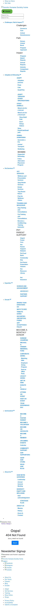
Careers (7, 581)
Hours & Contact (20, 514)
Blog (6, 583)
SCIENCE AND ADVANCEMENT (22, 287)
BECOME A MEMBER (23, 435)
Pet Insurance (23, 278)
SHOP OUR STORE (22, 460)
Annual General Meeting (20, 484)
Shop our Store (10, 1)
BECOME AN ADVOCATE (24, 429)
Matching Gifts (24, 359)
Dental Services (20, 188)
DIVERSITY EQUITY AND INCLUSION (21, 491)
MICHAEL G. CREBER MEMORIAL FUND (24, 347)
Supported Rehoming (21, 155)
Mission (20, 508)
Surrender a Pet (21, 141)
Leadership (21, 479)
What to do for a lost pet (22, 109)
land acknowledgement (24, 496)
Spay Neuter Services (22, 183)
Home (3, 524)
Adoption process (21, 81)
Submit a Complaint (11, 604)
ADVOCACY (24, 291)
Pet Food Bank (23, 254)
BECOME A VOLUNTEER (24, 423)
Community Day (24, 259)
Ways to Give (22, 309)
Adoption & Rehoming (12, 75)
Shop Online (9, 595)
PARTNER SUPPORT (23, 295)
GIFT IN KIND (22, 381)
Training (7, 593)
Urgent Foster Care (22, 240)
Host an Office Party (23, 371)
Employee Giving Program (24, 365)
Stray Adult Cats (23, 118)
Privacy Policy (9, 600)
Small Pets (21, 90)
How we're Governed (21, 476)
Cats (19, 87)
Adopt (19, 78)
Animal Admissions (21, 136)
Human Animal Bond (22, 43)
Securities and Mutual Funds (21, 318)
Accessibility (9, 602)
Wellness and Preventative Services (22, 178)
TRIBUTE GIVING (20, 313)
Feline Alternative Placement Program (21, 162)
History (20, 510)
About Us (8, 472)
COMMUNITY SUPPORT (24, 449)
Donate (7, 299)
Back (15, 543)
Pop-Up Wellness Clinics (21, 198)
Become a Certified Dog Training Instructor (22, 224)
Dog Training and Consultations (22, 210)
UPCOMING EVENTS (24, 442)
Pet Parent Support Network (23, 248)
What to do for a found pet (22, 113)
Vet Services (20, 172)
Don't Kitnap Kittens (21, 124)
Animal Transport (21, 145)
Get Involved (9, 411)
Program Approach (23, 49)
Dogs (19, 85)
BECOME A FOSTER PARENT (23, 417)
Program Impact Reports (23, 58)
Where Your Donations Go (21, 305)
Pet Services (9, 168)
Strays (7, 597)
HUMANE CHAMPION (24, 339)
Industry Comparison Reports (24, 69)
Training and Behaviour (22, 204)
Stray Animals (20, 104)
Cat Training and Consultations (22, 216)
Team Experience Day (24, 405)
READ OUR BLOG (22, 466)
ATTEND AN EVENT (23, 394)
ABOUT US (20, 506)
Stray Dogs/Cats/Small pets (23, 130)
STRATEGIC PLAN (24, 502)
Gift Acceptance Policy (22, 325)
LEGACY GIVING (23, 377)
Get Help (8, 3)
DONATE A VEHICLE (23, 387)
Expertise (8, 283)
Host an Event (23, 400)
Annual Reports (22, 63)
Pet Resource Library (23, 271)
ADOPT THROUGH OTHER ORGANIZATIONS (23, 97)
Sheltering (21, 149)
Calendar (23, 445)
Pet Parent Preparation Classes (24, 264)
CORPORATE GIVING (24, 355)
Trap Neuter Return (21, 192)
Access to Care (23, 29)
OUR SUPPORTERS (25, 454)
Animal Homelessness (25, 34)
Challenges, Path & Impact (13, 22)
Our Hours (8, 579)
